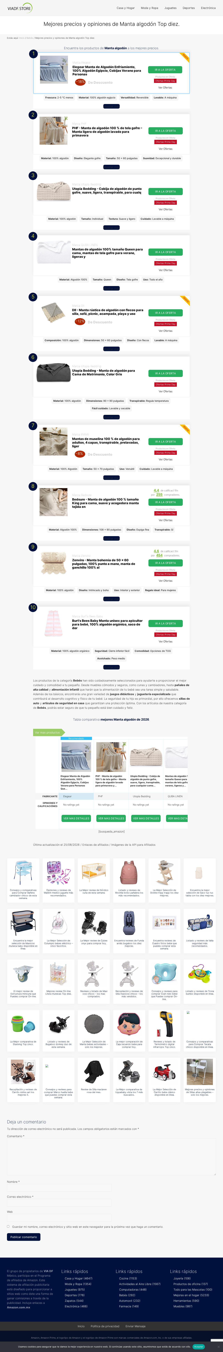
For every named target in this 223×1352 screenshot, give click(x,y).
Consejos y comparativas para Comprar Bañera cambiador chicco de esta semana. (23, 894)
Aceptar (198, 1346)
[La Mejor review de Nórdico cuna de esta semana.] (94, 873)
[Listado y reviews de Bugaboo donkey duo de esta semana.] (58, 1024)
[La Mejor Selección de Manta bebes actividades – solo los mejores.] (94, 1024)
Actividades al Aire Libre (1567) (140, 1284)
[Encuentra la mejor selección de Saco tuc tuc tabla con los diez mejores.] (200, 873)
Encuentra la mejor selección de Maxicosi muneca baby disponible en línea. (23, 944)
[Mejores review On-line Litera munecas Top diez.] (58, 974)
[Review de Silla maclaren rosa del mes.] (94, 1072)
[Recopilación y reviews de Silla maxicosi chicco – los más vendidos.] (129, 974)
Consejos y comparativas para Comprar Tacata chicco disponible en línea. (199, 1044)
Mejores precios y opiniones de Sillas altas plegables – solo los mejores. (200, 1092)
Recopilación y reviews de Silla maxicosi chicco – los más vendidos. (129, 994)
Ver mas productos (47, 732)
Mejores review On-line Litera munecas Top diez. (58, 992)
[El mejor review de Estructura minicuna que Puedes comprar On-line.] (23, 974)
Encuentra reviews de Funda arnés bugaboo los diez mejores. (129, 943)
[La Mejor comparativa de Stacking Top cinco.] (23, 1024)
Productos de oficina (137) (191, 1284)
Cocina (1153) (128, 1278)
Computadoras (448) (133, 1289)
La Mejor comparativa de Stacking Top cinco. (23, 1043)
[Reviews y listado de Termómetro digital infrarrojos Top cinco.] (164, 1024)
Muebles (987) (183, 1306)
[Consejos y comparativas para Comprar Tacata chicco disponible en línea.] (200, 1024)
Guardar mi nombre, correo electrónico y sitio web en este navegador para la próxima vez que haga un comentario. (87, 1226)
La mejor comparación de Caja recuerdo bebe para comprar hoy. (129, 1044)
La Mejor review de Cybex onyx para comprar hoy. (93, 941)
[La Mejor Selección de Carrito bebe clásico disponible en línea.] (164, 1072)
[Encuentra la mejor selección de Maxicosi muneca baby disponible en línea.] (23, 923)
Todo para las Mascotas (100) (193, 1289)
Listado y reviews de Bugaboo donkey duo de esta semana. (58, 1044)
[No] (218, 1347)
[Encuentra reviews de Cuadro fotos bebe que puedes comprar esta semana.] (164, 923)
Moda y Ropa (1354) (78, 1284)
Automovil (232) (129, 1300)
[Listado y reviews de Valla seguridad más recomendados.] (200, 923)
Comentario (15, 1136)
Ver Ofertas (165, 87)
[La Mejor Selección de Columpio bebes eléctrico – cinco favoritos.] (58, 923)
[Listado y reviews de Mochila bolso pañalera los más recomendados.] (129, 873)
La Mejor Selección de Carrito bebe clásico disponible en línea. (164, 1092)
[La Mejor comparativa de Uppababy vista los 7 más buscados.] (129, 1072)
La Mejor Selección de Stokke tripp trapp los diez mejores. (164, 893)
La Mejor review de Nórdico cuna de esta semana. (93, 891)
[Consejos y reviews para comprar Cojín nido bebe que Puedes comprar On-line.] (164, 974)
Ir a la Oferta (165, 69)
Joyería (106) (182, 1278)
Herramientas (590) (186, 1300)
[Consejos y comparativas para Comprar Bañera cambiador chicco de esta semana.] (23, 873)
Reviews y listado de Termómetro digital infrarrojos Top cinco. (164, 1044)
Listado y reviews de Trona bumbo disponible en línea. (200, 992)
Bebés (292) (127, 1295)
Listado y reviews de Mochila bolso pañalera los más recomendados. (129, 893)
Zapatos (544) (74, 1300)
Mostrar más (111, 106)
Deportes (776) (75, 1295)
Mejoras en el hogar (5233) (191, 1295)
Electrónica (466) (76, 1306)
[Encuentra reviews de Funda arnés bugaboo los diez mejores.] (129, 923)
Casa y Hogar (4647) (79, 1278)
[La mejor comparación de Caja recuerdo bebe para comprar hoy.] (129, 1024)
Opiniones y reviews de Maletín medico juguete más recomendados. (58, 893)
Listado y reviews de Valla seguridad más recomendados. (199, 943)
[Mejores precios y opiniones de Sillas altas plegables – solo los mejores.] (200, 1072)
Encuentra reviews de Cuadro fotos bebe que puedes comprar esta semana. (164, 944)
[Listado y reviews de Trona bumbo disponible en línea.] (200, 974)
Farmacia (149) (129, 1306)
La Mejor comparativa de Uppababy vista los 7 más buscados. (129, 1092)
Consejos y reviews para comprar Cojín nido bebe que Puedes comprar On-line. (164, 995)
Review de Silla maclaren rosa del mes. (94, 1090)
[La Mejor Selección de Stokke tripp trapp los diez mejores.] (164, 873)
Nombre (13, 1181)
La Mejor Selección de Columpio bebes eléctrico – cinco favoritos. (58, 943)
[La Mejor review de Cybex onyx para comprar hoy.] (94, 923)
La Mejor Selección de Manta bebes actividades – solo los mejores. (94, 1044)
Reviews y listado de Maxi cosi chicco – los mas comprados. (93, 994)
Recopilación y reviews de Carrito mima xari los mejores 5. (23, 1092)
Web (10, 1211)
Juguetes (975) (75, 1289)
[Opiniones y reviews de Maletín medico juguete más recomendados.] (58, 873)
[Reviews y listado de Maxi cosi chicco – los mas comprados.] (94, 974)
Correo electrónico (20, 1196)
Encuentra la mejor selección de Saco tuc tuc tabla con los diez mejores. (200, 893)
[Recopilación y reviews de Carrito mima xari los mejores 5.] (23, 1072)
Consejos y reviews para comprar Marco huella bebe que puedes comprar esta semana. (58, 1093)
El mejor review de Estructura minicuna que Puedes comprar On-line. (23, 994)
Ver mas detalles (76, 818)
